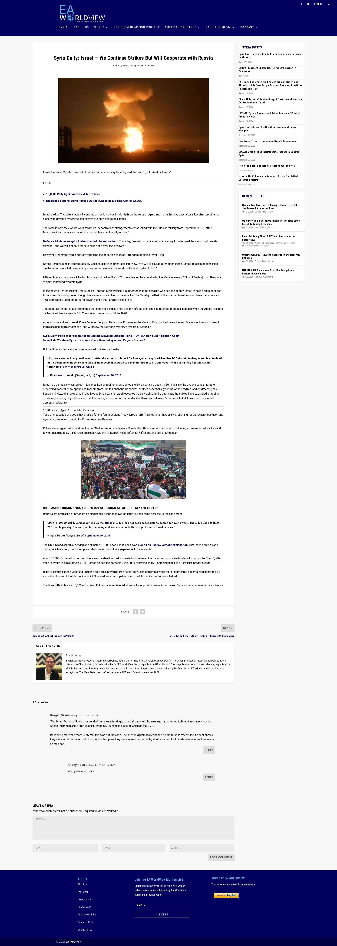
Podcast (247, 27)
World (99, 27)
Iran (76, 27)
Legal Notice (84, 899)
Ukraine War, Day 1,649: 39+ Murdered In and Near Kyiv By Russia (271, 256)
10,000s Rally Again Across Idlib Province (73, 194)
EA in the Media (218, 27)
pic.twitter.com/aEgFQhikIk (77, 367)
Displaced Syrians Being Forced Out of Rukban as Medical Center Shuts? (94, 201)
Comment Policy (86, 922)
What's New (260, 245)
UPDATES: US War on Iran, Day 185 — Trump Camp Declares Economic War (268, 272)
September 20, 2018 (108, 375)
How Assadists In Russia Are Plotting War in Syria (267, 165)
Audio (257, 243)
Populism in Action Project (137, 27)
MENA (261, 227)
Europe (258, 212)
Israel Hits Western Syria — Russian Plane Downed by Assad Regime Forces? (94, 340)
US (87, 27)
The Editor (83, 891)
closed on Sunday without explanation (163, 545)
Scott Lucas (129, 65)
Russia (264, 212)
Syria (63, 27)
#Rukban (109, 523)
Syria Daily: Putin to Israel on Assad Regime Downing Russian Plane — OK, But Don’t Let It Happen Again (111, 336)
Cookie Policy (85, 929)
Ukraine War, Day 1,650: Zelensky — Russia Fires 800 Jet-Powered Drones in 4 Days (269, 207)
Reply (209, 750)
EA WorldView (73, 942)
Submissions (84, 907)
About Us (82, 884)
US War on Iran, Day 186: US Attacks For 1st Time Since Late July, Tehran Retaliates (271, 222)
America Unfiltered (181, 27)
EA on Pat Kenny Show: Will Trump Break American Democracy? (268, 238)
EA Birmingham (267, 243)
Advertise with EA (87, 914)
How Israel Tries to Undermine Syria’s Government (268, 141)
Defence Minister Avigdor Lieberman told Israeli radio (79, 241)
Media (245, 245)
